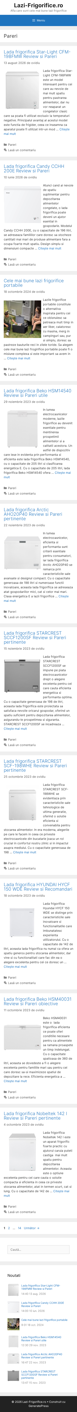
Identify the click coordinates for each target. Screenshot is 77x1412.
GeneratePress (39, 1406)
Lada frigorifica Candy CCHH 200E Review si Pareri (34, 168)
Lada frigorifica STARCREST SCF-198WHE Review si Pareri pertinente (35, 765)
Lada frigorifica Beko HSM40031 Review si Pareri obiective (38, 1001)
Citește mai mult (49, 248)
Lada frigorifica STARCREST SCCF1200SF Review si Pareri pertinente (35, 637)
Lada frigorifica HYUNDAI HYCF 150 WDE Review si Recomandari (38, 887)
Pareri (12, 144)
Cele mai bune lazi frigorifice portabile (34, 283)
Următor (31, 1228)
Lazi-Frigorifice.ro (38, 5)
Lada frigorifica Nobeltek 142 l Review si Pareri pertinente (35, 1116)
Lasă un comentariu (22, 150)
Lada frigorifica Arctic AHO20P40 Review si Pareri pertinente (33, 514)
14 (20, 1228)
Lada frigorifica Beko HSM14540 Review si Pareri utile (37, 393)
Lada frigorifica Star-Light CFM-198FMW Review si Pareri (37, 54)
